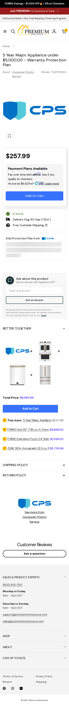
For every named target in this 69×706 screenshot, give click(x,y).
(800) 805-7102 (12, 584)
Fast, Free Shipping (34, 18)
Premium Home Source (38, 700)
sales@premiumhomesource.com (23, 621)
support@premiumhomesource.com (25, 614)
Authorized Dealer (12, 18)
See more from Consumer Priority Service (34, 516)
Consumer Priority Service (23, 74)
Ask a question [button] (34, 554)
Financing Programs (56, 18)
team (43, 315)
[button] (5, 31)
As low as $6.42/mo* (33, 183)
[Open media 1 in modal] (34, 110)
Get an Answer (34, 300)
